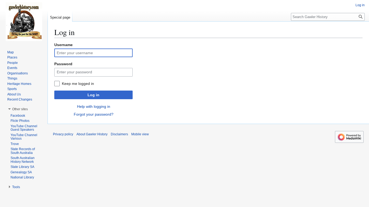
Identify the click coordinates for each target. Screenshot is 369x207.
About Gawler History (92, 134)
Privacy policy (63, 134)
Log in (93, 95)
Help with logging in (93, 106)
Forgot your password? (93, 114)
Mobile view (140, 134)
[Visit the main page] (23, 21)
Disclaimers (119, 134)
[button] (20, 109)
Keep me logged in (78, 83)
